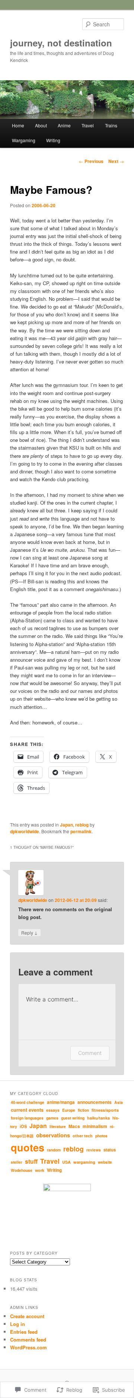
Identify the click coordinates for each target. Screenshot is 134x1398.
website (105, 1162)
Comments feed (28, 1339)
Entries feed (24, 1331)
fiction (83, 1110)
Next (116, 161)
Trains (111, 125)
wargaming (84, 1162)
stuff (31, 1161)
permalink (81, 831)
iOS (23, 1126)
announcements (94, 1102)
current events (27, 1110)
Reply (29, 932)
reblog (82, 824)
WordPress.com (28, 1347)
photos (101, 1135)
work (39, 1170)
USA (66, 1162)
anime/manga (61, 1102)
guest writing (72, 1118)
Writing (53, 140)
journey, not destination (61, 42)
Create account (27, 1316)
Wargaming (23, 140)
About (41, 125)
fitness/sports (105, 1110)
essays (53, 1110)
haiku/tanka (98, 1118)
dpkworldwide (24, 831)
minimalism (95, 1126)
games (52, 1118)
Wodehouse (21, 1170)
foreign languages (27, 1118)
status (109, 1150)
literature (58, 1126)
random (54, 1150)
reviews (93, 1150)
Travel (88, 125)
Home (18, 125)
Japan (66, 824)
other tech (83, 1135)
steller (16, 1162)
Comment (90, 1053)
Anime (64, 125)
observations (53, 1135)
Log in (17, 1323)
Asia (118, 1102)
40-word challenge (27, 1102)
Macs (74, 1126)
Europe (68, 1110)
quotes (27, 1147)
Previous (91, 161)
